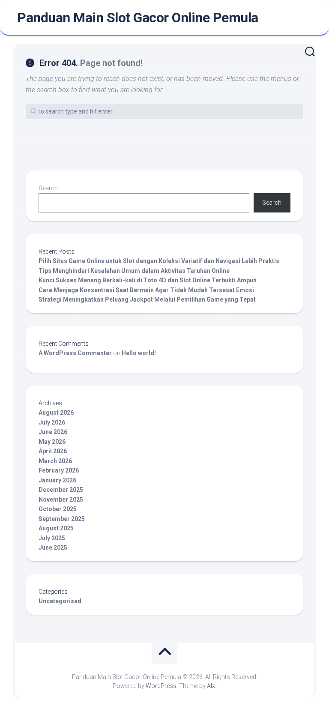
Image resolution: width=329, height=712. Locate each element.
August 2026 (56, 412)
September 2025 (62, 518)
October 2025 (58, 509)
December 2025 (61, 489)
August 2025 (56, 528)
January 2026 (57, 480)
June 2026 (53, 431)
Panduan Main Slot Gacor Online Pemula (137, 17)
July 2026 (52, 422)
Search (48, 188)
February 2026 (59, 470)
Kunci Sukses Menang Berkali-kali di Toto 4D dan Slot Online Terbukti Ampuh (148, 280)
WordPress (161, 685)
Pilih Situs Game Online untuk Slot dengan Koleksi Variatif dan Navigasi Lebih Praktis (159, 260)
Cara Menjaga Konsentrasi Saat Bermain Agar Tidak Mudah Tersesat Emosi (146, 290)
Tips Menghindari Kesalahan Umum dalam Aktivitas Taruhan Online (134, 270)
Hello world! (139, 353)
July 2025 (52, 538)
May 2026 (52, 441)
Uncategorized (60, 601)
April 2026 (53, 451)
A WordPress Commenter (75, 353)
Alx (211, 685)
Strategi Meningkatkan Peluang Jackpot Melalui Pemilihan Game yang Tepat (147, 299)
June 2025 (53, 547)
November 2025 (61, 499)
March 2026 (55, 461)
